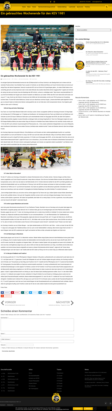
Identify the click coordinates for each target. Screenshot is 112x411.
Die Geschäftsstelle (34, 375)
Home (24, 7)
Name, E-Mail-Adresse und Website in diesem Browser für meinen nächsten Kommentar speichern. (30, 348)
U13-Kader (59, 378)
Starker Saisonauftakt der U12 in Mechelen (97, 42)
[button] (106, 6)
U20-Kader (59, 386)
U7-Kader (59, 388)
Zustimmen (78, 408)
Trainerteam (60, 373)
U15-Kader (59, 381)
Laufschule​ (72, 7)
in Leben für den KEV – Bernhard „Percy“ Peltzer (97, 382)
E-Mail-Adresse (6, 339)
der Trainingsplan (33, 388)
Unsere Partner (33, 383)
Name (3, 333)
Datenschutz (10, 405)
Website (3, 345)
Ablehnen (88, 408)
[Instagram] (54, 1)
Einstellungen (59, 409)
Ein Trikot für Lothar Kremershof (94, 52)
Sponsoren (80, 7)
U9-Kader (59, 391)
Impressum (2, 405)
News (29, 7)
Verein (34, 7)
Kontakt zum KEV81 (34, 378)
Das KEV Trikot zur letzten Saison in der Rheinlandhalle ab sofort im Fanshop (96, 62)
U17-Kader (59, 383)
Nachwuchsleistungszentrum (46, 7)
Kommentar (4, 317)
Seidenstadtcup (62, 7)
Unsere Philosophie (34, 381)
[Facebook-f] (50, 1)
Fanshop (87, 7)
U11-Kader (59, 375)
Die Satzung (32, 386)
